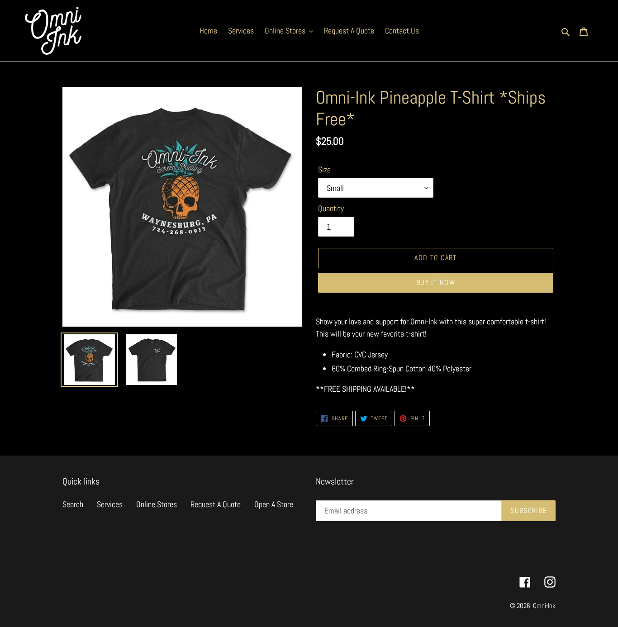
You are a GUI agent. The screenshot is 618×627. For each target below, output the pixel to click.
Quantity (331, 208)
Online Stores (156, 504)
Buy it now (435, 282)
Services (110, 504)
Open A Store (273, 504)
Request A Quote (215, 504)
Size (324, 169)
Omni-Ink (544, 605)
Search (72, 504)
